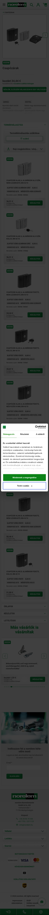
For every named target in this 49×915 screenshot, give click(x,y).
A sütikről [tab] (40, 434)
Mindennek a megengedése (24, 477)
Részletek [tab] (24, 434)
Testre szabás (23, 486)
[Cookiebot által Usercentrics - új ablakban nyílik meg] (35, 427)
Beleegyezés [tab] (8, 434)
